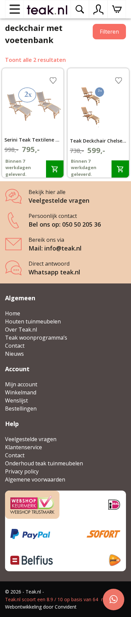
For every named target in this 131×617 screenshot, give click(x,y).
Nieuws (14, 353)
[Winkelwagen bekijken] (116, 9)
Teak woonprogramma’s (36, 337)
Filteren (109, 31)
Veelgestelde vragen (30, 439)
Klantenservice (23, 447)
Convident (66, 607)
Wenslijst (16, 400)
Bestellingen (21, 408)
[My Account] (98, 9)
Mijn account (21, 384)
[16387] (54, 169)
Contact (15, 345)
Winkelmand (20, 392)
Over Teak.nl (21, 329)
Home (12, 313)
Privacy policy (22, 471)
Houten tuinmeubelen (33, 321)
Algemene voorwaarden (35, 479)
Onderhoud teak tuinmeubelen (44, 463)
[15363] (120, 169)
